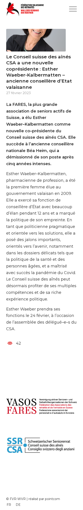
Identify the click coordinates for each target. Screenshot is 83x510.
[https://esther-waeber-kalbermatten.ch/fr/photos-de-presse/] (36, 40)
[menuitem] (8, 505)
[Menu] (71, 9)
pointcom (52, 499)
